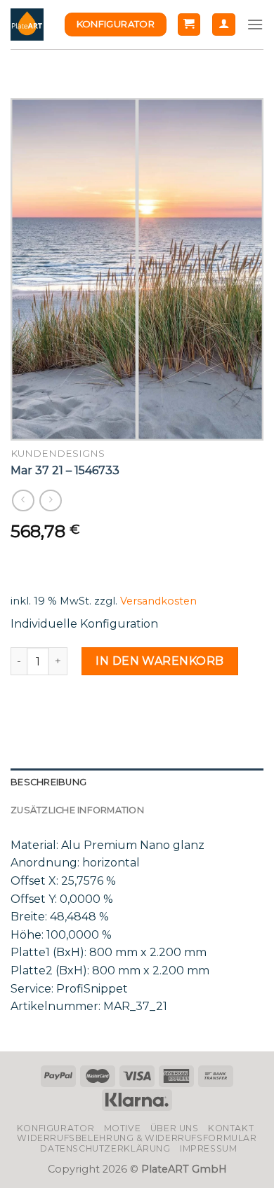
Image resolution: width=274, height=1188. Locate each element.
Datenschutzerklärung (105, 1148)
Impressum (208, 1148)
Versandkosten (158, 601)
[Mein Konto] (223, 24)
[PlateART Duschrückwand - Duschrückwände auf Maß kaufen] (27, 24)
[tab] (137, 782)
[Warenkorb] (189, 24)
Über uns (174, 1128)
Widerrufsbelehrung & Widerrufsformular (136, 1138)
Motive (122, 1128)
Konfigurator (55, 1128)
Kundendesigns (58, 453)
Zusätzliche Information (77, 810)
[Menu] (255, 24)
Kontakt (231, 1128)
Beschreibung (48, 782)
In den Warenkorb (160, 661)
